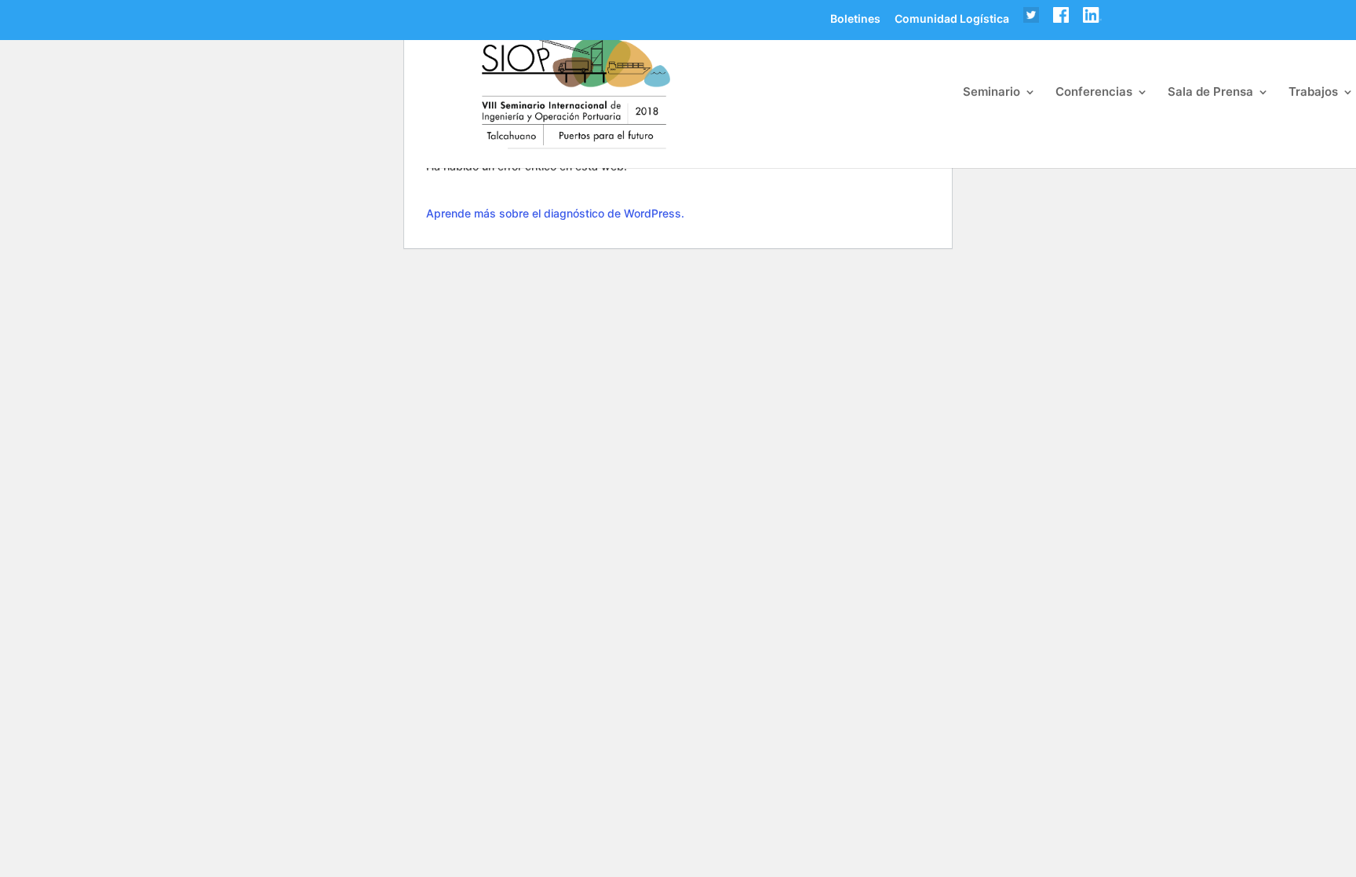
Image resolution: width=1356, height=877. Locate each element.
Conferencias (1093, 92)
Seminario (991, 92)
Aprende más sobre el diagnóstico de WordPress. (555, 213)
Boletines (855, 19)
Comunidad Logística (952, 19)
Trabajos (1313, 92)
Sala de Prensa (1210, 92)
